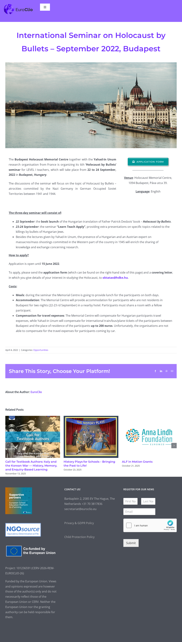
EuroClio (36, 392)
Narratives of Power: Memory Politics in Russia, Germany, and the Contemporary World (32, 465)
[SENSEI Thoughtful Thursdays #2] (91, 418)
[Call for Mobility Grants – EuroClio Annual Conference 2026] (149, 418)
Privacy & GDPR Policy (79, 523)
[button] (8, 445)
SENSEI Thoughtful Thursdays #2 (88, 461)
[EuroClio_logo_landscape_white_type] (18, 5)
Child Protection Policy (79, 537)
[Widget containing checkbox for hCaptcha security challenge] (150, 525)
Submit (131, 543)
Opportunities (40, 350)
